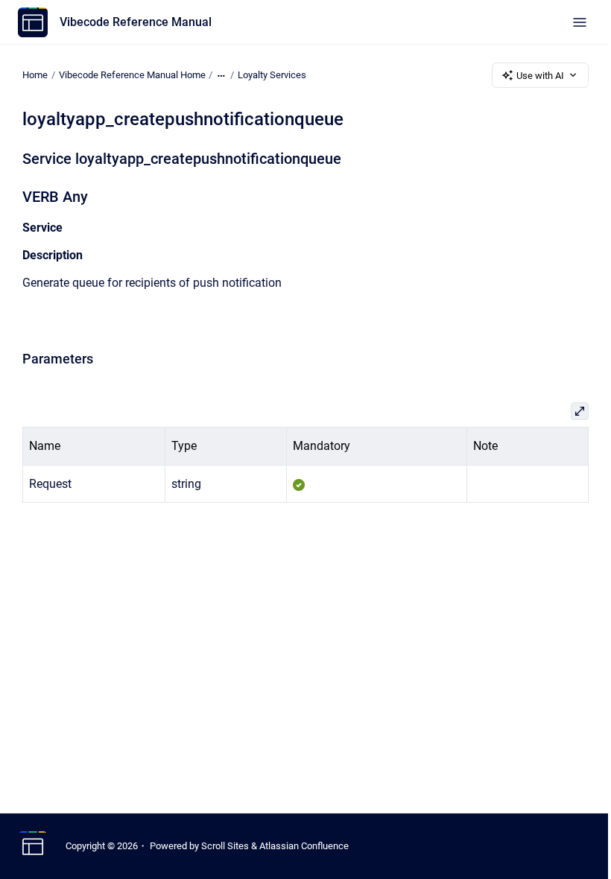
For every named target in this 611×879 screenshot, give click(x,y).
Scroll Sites (225, 845)
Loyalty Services (272, 74)
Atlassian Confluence (304, 845)
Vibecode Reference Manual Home (132, 74)
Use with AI (540, 75)
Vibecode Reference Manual (136, 22)
